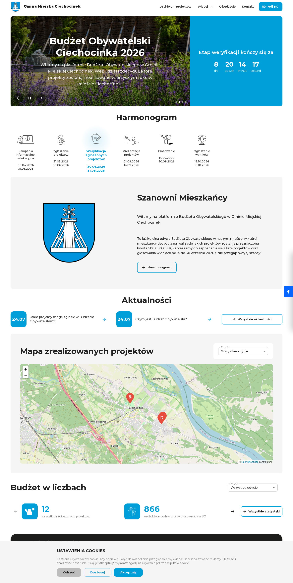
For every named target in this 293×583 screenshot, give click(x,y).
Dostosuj (97, 572)
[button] (161, 419)
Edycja (225, 347)
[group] (124, 511)
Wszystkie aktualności (254, 319)
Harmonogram (159, 267)
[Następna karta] (233, 511)
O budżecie (227, 6)
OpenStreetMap (250, 461)
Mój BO (272, 6)
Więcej (203, 6)
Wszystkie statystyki (264, 511)
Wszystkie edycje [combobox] (234, 351)
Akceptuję (128, 572)
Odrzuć (69, 572)
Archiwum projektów (175, 6)
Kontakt (248, 6)
